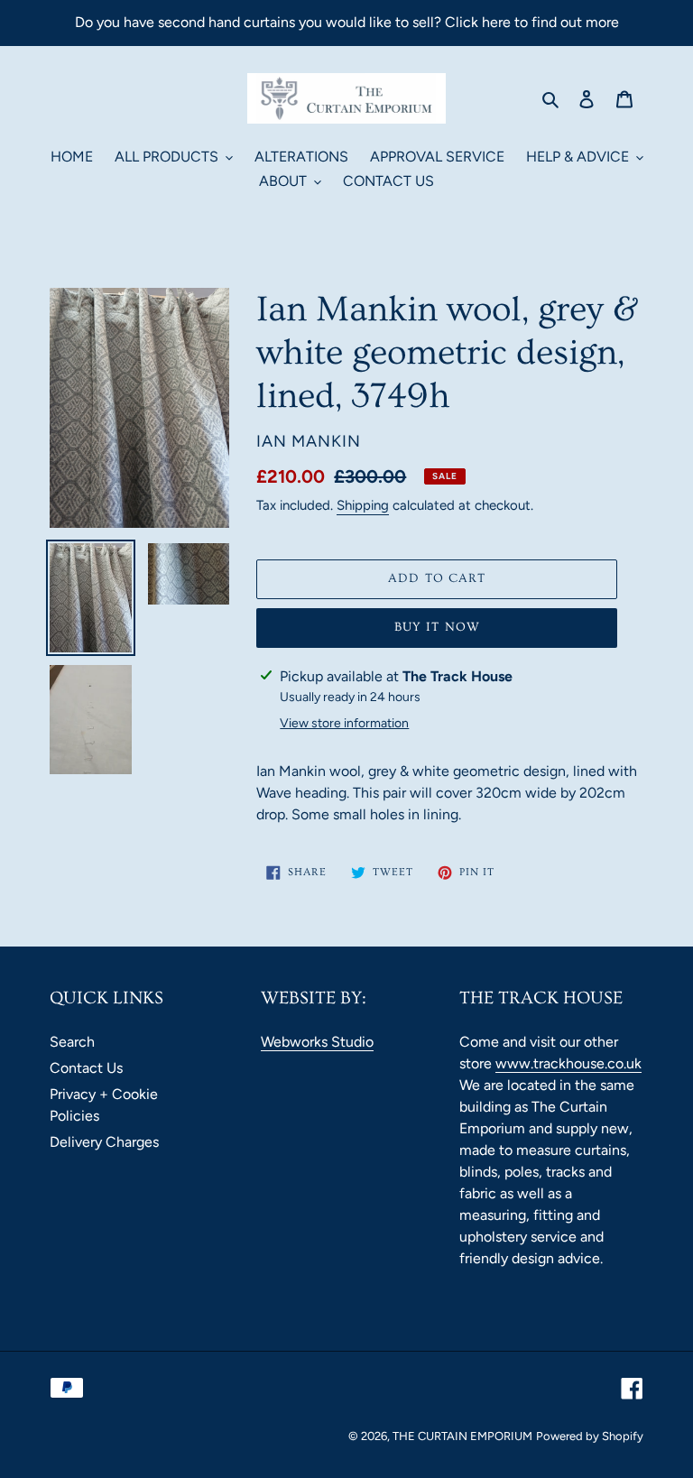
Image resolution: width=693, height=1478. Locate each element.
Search (72, 1041)
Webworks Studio (317, 1041)
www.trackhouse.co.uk (568, 1063)
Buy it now (437, 627)
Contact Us (86, 1067)
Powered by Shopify (589, 1436)
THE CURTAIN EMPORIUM (462, 1436)
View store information (344, 723)
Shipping (363, 505)
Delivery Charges (104, 1141)
